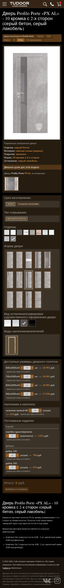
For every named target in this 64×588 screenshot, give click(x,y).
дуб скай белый (51, 232)
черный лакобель (32, 323)
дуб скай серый (6, 238)
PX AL (20, 40)
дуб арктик (26, 232)
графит (19, 232)
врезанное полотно (16, 218)
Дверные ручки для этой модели (21, 167)
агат (6, 232)
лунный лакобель (15, 323)
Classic (40, 36)
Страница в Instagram (57, 581)
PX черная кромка (34, 40)
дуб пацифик (38, 232)
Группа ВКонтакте (47, 581)
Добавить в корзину (16, 489)
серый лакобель (24, 323)
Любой (10, 204)
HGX (49, 36)
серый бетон (13, 238)
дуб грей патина (32, 232)
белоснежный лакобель (7, 323)
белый (13, 232)
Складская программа (28, 204)
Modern (7, 40)
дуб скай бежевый (45, 232)
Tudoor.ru (6, 568)
